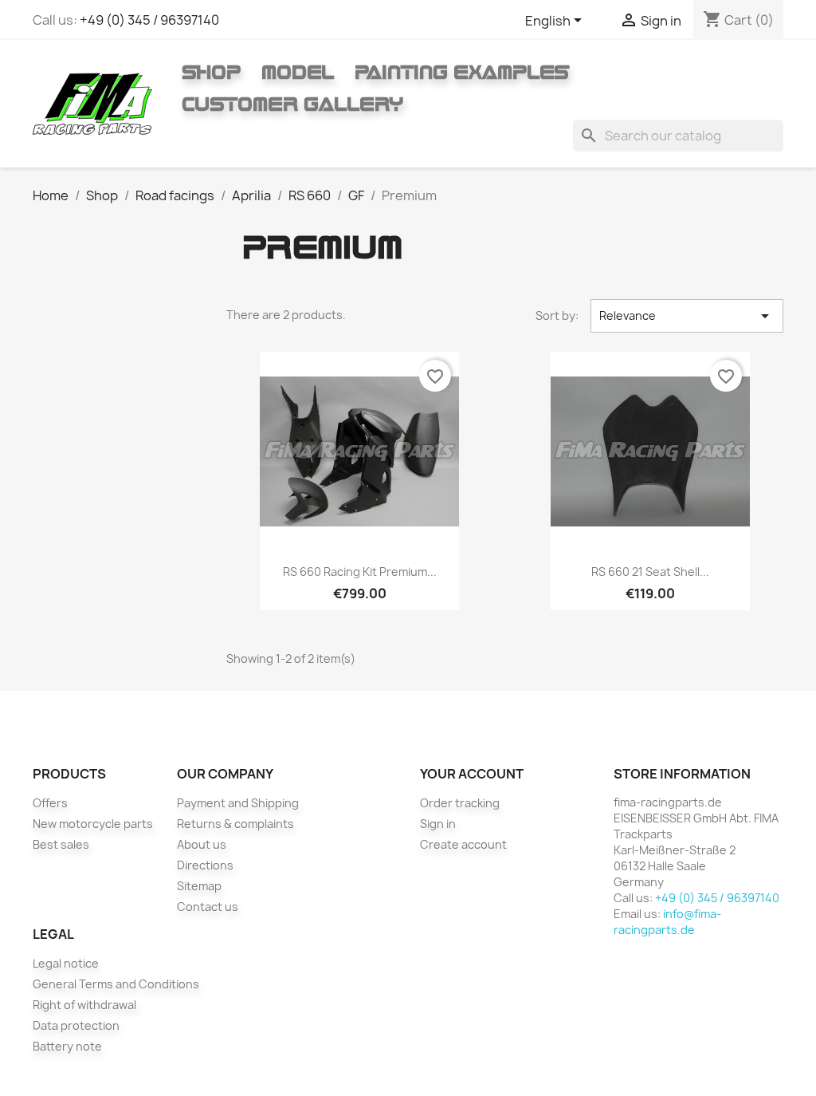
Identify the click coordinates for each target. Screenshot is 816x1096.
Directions (205, 865)
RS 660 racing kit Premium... (360, 571)
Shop (211, 71)
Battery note (67, 1046)
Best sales (61, 844)
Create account (463, 844)
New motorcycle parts (93, 823)
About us (201, 844)
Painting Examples (462, 71)
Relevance (687, 315)
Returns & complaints (235, 823)
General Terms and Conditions (116, 984)
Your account (472, 774)
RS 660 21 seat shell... (650, 571)
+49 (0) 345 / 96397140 (149, 20)
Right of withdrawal (84, 1004)
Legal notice (66, 963)
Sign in (438, 823)
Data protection (76, 1025)
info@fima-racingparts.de (667, 921)
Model (297, 71)
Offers (50, 802)
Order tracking (460, 802)
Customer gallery (292, 103)
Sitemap (199, 885)
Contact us (207, 906)
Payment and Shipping (238, 802)
